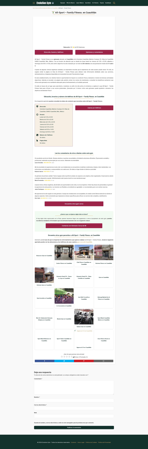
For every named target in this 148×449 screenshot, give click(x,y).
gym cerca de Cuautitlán (84, 242)
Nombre (37, 397)
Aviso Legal (81, 442)
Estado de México (46, 8)
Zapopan (62, 3)
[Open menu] (34, 3)
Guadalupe (108, 3)
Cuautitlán (55, 8)
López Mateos (80, 3)
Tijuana (102, 3)
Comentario (38, 379)
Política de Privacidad (104, 442)
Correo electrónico (40, 405)
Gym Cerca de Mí (37, 8)
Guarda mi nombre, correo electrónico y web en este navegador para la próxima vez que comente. (64, 422)
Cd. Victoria (95, 3)
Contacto (73, 442)
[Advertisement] (74, 30)
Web (35, 412)
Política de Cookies (91, 442)
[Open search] (114, 3)
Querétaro (88, 3)
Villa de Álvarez (71, 3)
